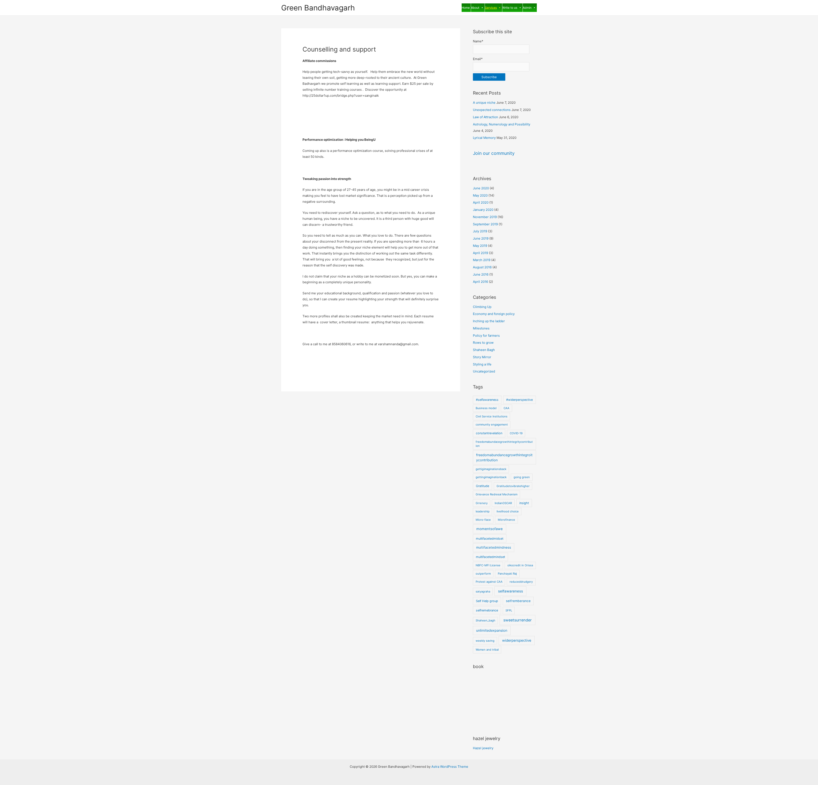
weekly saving (485, 640)
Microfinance (506, 519)
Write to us (509, 7)
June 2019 (480, 238)
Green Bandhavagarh (318, 7)
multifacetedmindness (493, 547)
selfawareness (510, 591)
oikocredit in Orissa (520, 565)
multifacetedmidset (489, 538)
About (475, 7)
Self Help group (487, 601)
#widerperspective (519, 399)
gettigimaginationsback (491, 469)
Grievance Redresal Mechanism (496, 494)
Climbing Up (482, 307)
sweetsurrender (517, 620)
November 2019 (485, 217)
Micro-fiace (483, 519)
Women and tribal (487, 649)
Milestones (481, 328)
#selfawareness (487, 399)
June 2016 (480, 274)
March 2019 (481, 260)
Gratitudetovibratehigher (513, 486)
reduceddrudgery (521, 581)
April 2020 (480, 202)
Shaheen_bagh (485, 620)
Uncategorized (484, 371)
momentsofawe (489, 529)
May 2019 (480, 246)
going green (522, 477)
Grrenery (482, 503)
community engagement (492, 424)
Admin (527, 7)
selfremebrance (487, 610)
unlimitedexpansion (491, 630)
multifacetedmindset (490, 557)
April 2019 (480, 253)
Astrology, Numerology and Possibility (501, 124)
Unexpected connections (492, 110)
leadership (483, 511)
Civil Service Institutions (491, 416)
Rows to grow (483, 343)
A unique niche (484, 103)
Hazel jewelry (483, 748)
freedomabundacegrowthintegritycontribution (504, 444)
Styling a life (482, 364)
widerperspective (516, 640)
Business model (486, 408)
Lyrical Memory (484, 138)
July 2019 (480, 231)
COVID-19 (516, 433)
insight (524, 503)
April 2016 (480, 282)
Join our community (494, 153)
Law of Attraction (485, 117)
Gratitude (482, 486)
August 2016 (482, 267)
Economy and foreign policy (494, 314)
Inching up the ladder (489, 321)
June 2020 (481, 188)
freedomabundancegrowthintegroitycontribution (504, 457)
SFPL (508, 610)
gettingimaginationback (491, 477)
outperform (483, 573)
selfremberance (518, 601)
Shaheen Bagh (484, 350)
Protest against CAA (489, 581)
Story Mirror (482, 357)
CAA (506, 408)
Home (466, 7)
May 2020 (480, 195)
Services (491, 7)
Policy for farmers (486, 336)
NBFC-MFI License (488, 565)
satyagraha (483, 591)
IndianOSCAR (503, 503)
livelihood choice (508, 511)
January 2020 (483, 210)
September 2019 (485, 224)
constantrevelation (489, 433)
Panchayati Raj (507, 573)
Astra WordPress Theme (449, 767)
